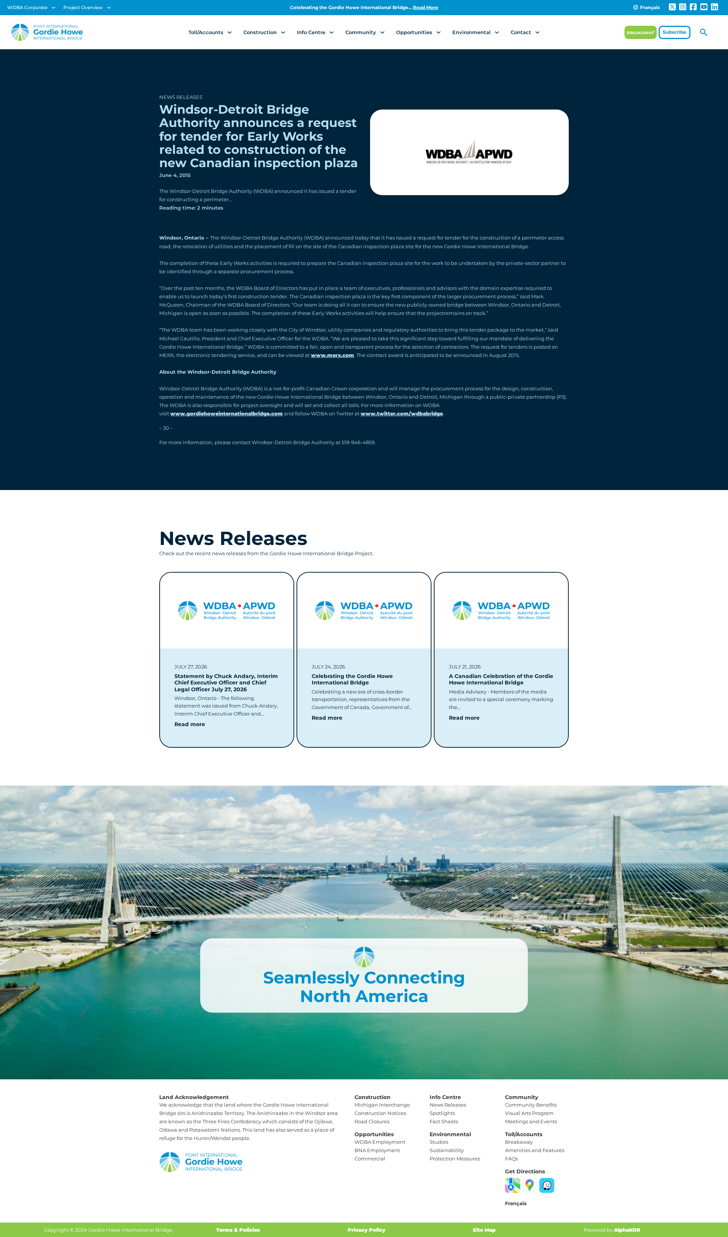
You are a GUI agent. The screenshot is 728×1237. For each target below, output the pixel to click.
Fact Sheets (444, 1121)
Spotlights (442, 1113)
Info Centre (311, 32)
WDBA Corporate (27, 7)
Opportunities (414, 32)
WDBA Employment (380, 1142)
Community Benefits (531, 1105)
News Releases (180, 97)
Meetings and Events (531, 1121)
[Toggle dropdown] (53, 7)
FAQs (511, 1159)
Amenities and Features (534, 1150)
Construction (260, 32)
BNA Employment (377, 1150)
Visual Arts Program (529, 1113)
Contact (521, 32)
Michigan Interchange (382, 1105)
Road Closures (372, 1121)
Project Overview (83, 7)
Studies (439, 1142)
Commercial (370, 1159)
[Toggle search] (703, 32)
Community (360, 32)
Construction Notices (380, 1113)
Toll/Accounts (205, 32)
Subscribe (674, 32)
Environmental (471, 32)
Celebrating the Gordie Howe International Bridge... (364, 7)
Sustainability (447, 1150)
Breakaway (519, 1142)
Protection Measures (455, 1159)
